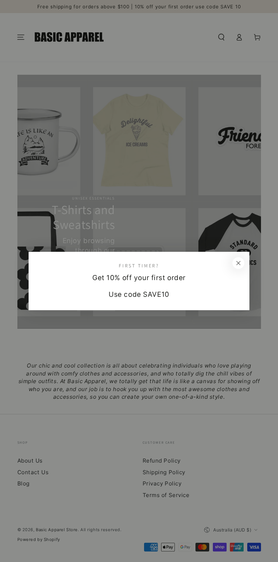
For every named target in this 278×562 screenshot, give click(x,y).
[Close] (238, 263)
